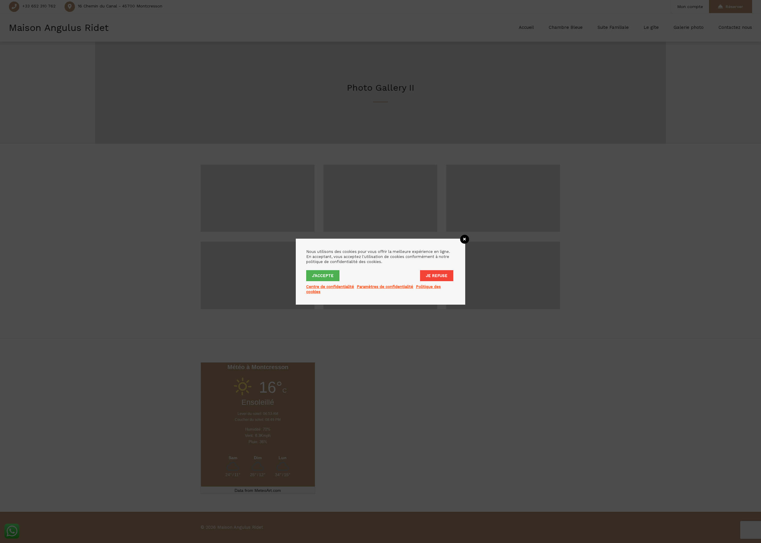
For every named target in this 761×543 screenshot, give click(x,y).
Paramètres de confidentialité (385, 286)
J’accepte (323, 275)
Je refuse (436, 275)
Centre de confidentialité (330, 286)
